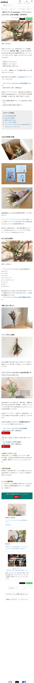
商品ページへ (6, 433)
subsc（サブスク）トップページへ (17, 599)
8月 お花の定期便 (10, 118)
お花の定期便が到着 (10, 116)
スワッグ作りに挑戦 (10, 122)
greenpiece (8, 525)
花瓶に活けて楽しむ (10, 120)
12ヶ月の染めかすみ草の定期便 (12, 442)
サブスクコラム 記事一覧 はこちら (17, 594)
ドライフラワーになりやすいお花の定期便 (17, 219)
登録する (17, 497)
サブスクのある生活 (16, 17)
